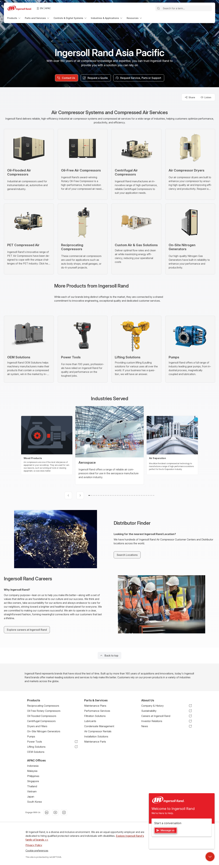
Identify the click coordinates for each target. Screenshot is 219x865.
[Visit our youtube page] (55, 812)
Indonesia (32, 765)
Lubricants (90, 721)
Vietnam (32, 791)
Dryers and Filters (37, 726)
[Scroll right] (80, 495)
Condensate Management (99, 726)
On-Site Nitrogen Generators (43, 731)
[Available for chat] (210, 856)
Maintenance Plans (95, 705)
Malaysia (32, 771)
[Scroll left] (68, 495)
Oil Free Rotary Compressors (43, 710)
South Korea (34, 801)
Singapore (33, 781)
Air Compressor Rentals (97, 731)
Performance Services (97, 710)
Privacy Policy (33, 845)
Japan (30, 796)
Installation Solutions (96, 736)
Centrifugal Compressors (41, 721)
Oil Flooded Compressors (41, 716)
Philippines (33, 776)
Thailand (32, 786)
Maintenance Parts (95, 741)
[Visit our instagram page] (64, 812)
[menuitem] (14, 18)
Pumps (31, 736)
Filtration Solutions (95, 716)
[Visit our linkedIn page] (47, 812)
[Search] (158, 8)
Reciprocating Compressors (43, 705)
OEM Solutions (35, 751)
